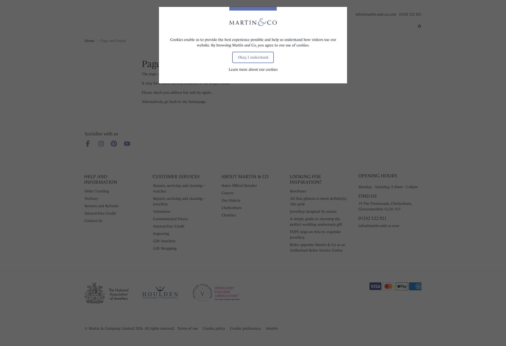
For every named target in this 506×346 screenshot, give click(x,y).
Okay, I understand (253, 57)
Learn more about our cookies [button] (253, 69)
